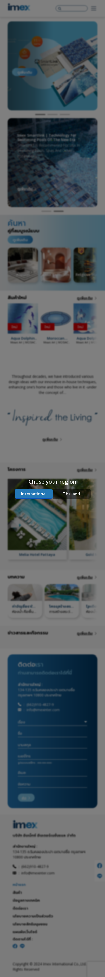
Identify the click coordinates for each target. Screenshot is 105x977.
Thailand (71, 494)
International (33, 494)
